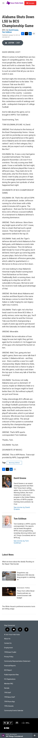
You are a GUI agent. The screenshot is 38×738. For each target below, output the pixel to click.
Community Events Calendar (13, 710)
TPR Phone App (9, 701)
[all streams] (35, 735)
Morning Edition (14, 463)
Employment (8, 648)
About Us (7, 639)
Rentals (6, 688)
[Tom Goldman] (7, 521)
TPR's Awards (9, 706)
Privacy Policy (8, 656)
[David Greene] (7, 481)
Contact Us (8, 643)
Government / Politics (23, 588)
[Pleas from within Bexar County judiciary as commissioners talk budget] (9, 591)
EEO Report (8, 670)
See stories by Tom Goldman (21, 542)
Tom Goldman (7, 32)
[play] (3, 735)
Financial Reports (10, 665)
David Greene (13, 30)
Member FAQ (8, 683)
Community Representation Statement (17, 661)
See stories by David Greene (22, 508)
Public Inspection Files (11, 674)
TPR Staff (7, 692)
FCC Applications (9, 679)
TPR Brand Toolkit (10, 652)
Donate (31, 3)
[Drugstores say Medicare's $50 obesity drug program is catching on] (9, 576)
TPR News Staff (9, 697)
